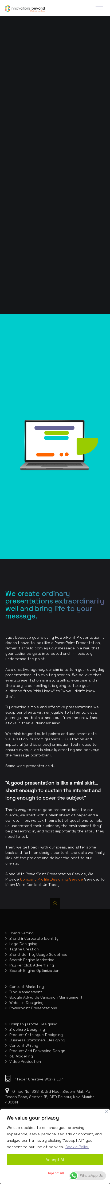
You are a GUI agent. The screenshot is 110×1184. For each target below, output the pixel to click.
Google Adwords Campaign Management (45, 997)
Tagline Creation (24, 949)
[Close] (106, 1111)
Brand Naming (21, 933)
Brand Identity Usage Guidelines (38, 954)
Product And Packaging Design (37, 1050)
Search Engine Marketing (31, 959)
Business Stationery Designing (37, 1040)
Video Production (25, 1061)
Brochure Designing (27, 1029)
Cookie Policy (77, 1146)
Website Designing (26, 1002)
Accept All (55, 1159)
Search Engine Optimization (34, 970)
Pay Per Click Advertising (31, 965)
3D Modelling (21, 1056)
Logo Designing (23, 943)
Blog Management (25, 991)
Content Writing (23, 1045)
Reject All (55, 1173)
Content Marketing (26, 986)
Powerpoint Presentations (33, 1008)
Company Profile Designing (33, 1024)
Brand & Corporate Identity (33, 938)
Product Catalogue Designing (36, 1034)
